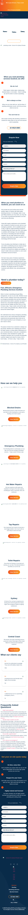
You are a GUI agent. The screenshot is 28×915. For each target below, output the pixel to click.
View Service (14, 419)
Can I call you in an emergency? (10, 740)
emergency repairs (11, 748)
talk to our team (20, 729)
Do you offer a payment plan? (9, 733)
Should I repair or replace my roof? (11, 719)
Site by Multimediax (20, 909)
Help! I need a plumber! (8, 710)
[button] (14, 710)
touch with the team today (17, 737)
